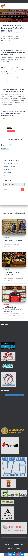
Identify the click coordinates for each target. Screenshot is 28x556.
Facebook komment (5, 148)
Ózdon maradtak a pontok (13, 240)
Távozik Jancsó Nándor (10, 175)
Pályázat (10, 548)
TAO (22, 544)
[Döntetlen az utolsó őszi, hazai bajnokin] (14, 259)
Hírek (4, 540)
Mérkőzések (6, 237)
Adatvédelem (15, 544)
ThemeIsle (18, 552)
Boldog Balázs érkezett (10, 169)
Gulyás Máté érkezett (9, 166)
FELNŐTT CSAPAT (12, 540)
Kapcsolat (17, 548)
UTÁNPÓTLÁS (22, 540)
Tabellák (7, 544)
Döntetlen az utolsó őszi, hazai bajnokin (12, 273)
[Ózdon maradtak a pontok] (14, 227)
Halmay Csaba (8, 172)
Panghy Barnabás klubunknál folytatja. (14, 163)
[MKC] (3, 6)
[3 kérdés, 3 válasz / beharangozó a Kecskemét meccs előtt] (14, 293)
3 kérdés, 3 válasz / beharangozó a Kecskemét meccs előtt (13, 309)
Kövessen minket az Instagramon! (15, 395)
